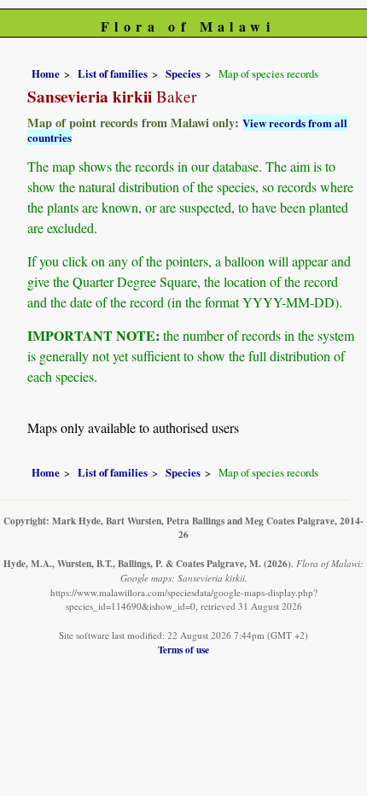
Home (46, 73)
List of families (113, 73)
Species (183, 73)
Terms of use (183, 649)
